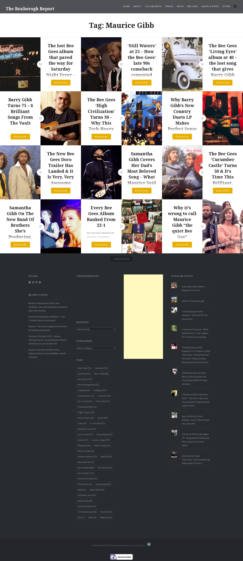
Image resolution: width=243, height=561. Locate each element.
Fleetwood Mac (87, 407)
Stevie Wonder (87, 506)
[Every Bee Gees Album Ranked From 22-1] (191, 282)
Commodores (86, 395)
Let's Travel (85, 434)
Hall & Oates (86, 418)
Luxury (83, 440)
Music (180, 6)
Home (126, 6)
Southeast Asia (87, 495)
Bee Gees (193, 6)
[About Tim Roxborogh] (191, 297)
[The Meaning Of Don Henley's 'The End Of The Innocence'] (191, 307)
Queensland (103, 484)
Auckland (101, 368)
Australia (84, 373)
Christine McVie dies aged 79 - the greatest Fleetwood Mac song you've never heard (195, 439)
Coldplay (100, 390)
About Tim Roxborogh (193, 300)
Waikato (106, 517)
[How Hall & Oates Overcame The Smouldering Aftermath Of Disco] (191, 452)
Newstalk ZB (86, 462)
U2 (81, 517)
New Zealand (86, 467)
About (137, 6)
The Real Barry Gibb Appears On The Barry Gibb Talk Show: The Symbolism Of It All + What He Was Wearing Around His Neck (196, 354)
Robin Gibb (97, 489)
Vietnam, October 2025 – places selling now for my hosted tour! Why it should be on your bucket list (48, 340)
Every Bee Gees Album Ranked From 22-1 (193, 288)
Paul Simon (85, 484)
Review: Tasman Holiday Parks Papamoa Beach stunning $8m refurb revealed (47, 353)
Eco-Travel (85, 401)
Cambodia (84, 390)
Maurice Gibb (86, 451)
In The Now (97, 423)
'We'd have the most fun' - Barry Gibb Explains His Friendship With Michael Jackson (194, 378)
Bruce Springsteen (88, 384)
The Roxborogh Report (30, 9)
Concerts (104, 395)
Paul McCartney (87, 478)
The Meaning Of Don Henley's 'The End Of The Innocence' (194, 315)
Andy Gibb (84, 368)
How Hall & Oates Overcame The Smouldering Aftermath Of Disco (196, 459)
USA (92, 517)
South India (85, 501)
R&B (82, 489)
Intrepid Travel (87, 429)
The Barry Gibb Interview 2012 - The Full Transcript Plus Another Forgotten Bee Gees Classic (196, 400)
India (82, 423)
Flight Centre (86, 412)
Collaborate (153, 6)
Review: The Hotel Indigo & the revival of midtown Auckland (48, 328)
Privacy (142, 545)
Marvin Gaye (102, 445)
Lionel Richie (104, 434)
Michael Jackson (87, 456)
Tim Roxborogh (87, 276)
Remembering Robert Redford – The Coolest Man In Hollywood (47, 318)
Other (226, 6)
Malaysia (84, 445)
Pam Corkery (86, 473)
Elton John (103, 401)
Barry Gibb (101, 373)
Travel (169, 6)
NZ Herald (105, 467)
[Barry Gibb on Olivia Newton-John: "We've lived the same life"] (191, 412)
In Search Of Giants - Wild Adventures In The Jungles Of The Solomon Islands (195, 333)
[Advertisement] (143, 316)
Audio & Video (210, 6)
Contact (133, 545)
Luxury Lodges (101, 440)
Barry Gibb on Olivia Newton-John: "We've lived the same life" (195, 420)
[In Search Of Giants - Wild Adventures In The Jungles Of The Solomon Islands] (191, 325)
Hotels (102, 418)
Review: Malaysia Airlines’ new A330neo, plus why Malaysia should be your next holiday (48, 307)
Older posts (121, 259)
